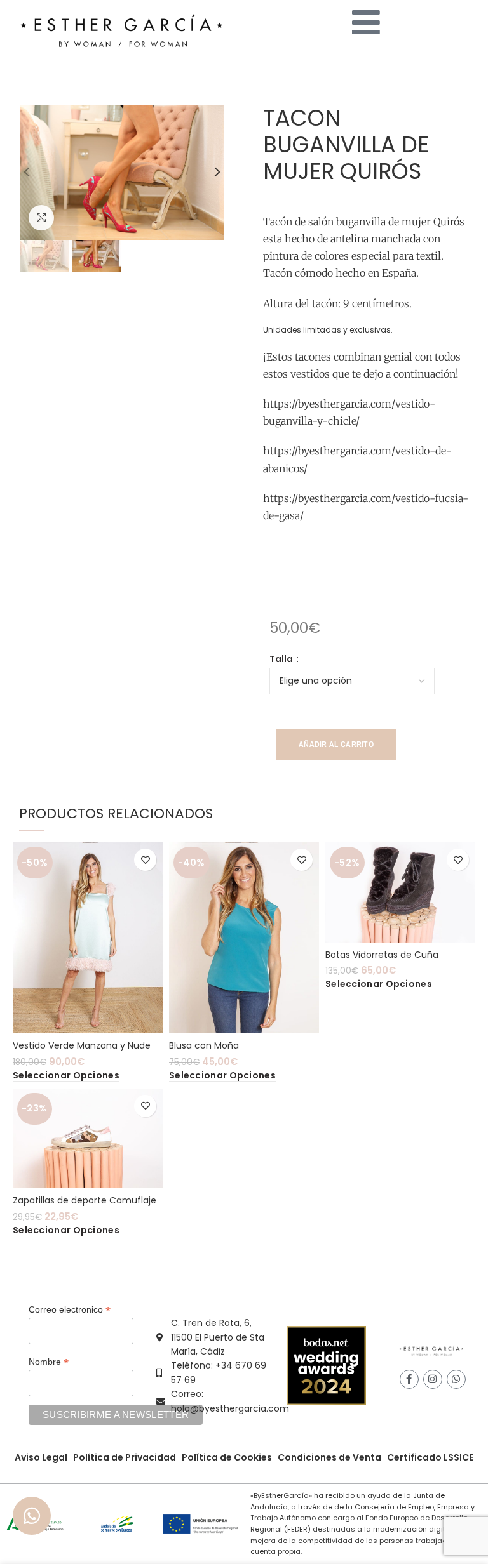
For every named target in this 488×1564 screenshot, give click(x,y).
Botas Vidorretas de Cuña (381, 954)
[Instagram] (432, 1379)
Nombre (49, 1362)
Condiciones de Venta (329, 1457)
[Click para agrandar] (41, 217)
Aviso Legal (41, 1457)
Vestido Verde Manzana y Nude (82, 1045)
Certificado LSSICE (430, 1457)
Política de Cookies (227, 1457)
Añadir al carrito (336, 744)
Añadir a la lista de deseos (145, 860)
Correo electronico (70, 1310)
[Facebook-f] (409, 1379)
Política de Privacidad (124, 1457)
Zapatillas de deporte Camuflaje (84, 1200)
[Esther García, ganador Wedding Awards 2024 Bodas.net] (326, 1365)
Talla (282, 658)
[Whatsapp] (456, 1379)
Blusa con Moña (204, 1045)
